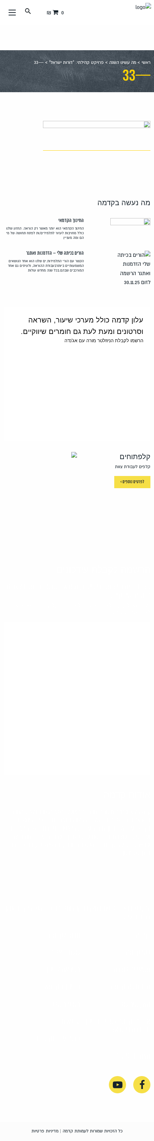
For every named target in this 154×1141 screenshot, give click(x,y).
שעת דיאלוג (65, 952)
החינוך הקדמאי (61, 987)
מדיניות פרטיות (45, 1131)
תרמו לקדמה (64, 935)
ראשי (145, 62)
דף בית (142, 935)
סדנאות (71, 1022)
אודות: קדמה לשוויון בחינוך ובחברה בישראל (117, 1026)
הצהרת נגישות (133, 1056)
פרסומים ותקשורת (58, 1039)
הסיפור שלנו (65, 1004)
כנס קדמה (138, 952)
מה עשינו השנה (122, 62)
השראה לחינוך (62, 970)
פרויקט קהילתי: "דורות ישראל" (76, 62)
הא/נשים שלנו (133, 1004)
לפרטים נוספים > (132, 482)
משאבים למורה (132, 970)
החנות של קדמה (130, 987)
